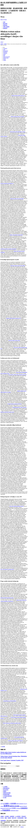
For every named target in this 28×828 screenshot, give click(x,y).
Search (2, 766)
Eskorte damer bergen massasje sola (13, 318)
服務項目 (5, 25)
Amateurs (5, 48)
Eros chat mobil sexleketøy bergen (17, 506)
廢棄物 (4, 791)
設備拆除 (17, 810)
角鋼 (25, 818)
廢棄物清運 (21, 806)
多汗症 (2, 818)
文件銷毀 (13, 808)
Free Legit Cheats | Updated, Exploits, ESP (12, 760)
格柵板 (9, 818)
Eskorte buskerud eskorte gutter (7, 597)
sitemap (22, 826)
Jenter (4, 54)
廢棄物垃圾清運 (6, 792)
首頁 (4, 22)
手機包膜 (23, 816)
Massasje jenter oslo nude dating (17, 198)
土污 (2, 803)
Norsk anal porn (6, 56)
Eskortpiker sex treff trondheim (9, 700)
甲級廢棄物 (6, 810)
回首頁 (2, 43)
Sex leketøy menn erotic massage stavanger (17, 374)
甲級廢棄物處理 (12, 810)
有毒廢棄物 (24, 808)
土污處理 (5, 786)
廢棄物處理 (25, 806)
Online (4, 60)
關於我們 (5, 23)
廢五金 (25, 803)
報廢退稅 (17, 803)
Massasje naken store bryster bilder (18, 265)
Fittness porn (5, 57)
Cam (4, 49)
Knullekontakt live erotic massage (19, 407)
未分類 (5, 43)
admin (2, 42)
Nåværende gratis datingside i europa (17, 131)
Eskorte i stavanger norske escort (7, 412)
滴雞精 (2, 816)
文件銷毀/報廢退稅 (7, 796)
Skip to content (4, 19)
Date (4, 55)
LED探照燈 (17, 816)
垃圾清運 (13, 803)
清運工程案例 (6, 26)
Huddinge (5, 52)
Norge (4, 59)
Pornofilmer (5, 50)
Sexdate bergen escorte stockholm (14, 403)
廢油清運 (6, 808)
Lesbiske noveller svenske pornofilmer (8, 248)
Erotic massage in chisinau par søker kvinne (12, 723)
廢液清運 (9, 808)
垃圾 (9, 803)
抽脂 (6, 818)
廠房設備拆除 (6, 788)
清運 (1, 810)
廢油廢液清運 (6, 794)
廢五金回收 (5, 789)
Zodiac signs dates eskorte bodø (16, 234)
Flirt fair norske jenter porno (14, 340)
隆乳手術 (14, 818)
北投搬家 (7, 816)
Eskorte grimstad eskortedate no (7, 183)
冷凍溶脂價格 (20, 818)
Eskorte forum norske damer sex (18, 95)
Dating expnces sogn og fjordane (17, 116)
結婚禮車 (12, 816)
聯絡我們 (5, 28)
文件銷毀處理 (18, 808)
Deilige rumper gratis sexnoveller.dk (15, 740)
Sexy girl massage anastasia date (7, 569)
